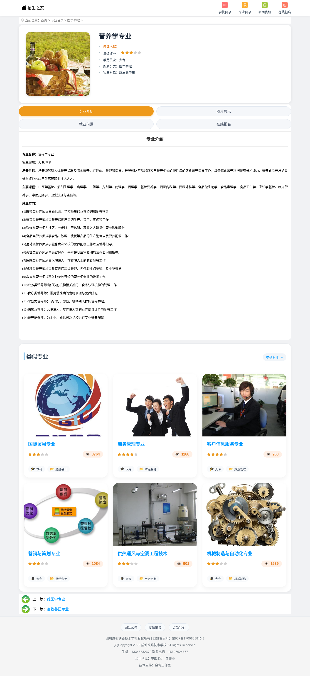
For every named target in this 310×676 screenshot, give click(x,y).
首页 (44, 20)
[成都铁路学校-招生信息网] (32, 8)
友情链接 (155, 627)
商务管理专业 (131, 444)
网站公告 (131, 627)
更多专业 (272, 357)
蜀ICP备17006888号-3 (188, 638)
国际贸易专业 (41, 444)
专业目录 (57, 20)
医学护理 (73, 20)
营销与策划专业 (44, 553)
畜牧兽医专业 (58, 609)
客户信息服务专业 (225, 444)
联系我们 (179, 627)
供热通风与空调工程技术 (142, 553)
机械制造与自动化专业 (229, 553)
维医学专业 (56, 599)
